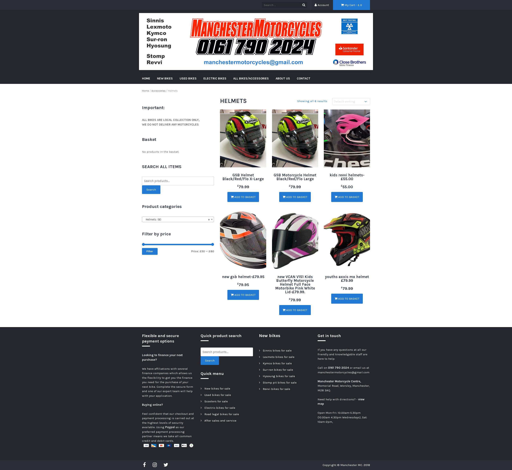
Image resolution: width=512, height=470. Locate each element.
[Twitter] (166, 465)
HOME (146, 78)
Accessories (158, 90)
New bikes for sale (217, 388)
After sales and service (220, 420)
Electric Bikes (214, 78)
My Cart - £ (353, 5)
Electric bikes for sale (219, 408)
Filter (149, 251)
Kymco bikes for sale (277, 363)
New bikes (165, 78)
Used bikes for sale (217, 395)
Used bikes (188, 78)
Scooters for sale (216, 401)
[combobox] (178, 219)
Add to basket (245, 197)
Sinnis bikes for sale (277, 350)
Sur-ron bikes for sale (278, 370)
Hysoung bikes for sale (279, 376)
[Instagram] (155, 465)
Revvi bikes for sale (276, 389)
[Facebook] (145, 465)
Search (151, 189)
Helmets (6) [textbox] (177, 219)
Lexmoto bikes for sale (278, 357)
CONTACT (303, 78)
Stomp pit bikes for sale (280, 382)
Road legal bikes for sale (221, 414)
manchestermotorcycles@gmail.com (343, 372)
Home (145, 90)
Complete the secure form (175, 387)
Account (323, 5)
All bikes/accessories (251, 78)
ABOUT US (283, 78)
